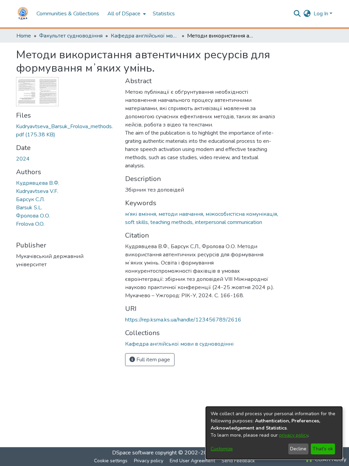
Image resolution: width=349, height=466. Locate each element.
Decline (298, 449)
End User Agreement (192, 460)
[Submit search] (297, 14)
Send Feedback (238, 460)
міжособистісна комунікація (241, 214)
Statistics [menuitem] (164, 13)
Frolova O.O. (30, 224)
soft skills (136, 222)
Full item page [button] (152, 359)
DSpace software (133, 452)
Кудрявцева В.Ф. (37, 183)
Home (23, 36)
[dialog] (274, 433)
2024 (23, 159)
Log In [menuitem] (321, 13)
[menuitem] (126, 13)
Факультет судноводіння (71, 36)
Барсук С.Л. (30, 199)
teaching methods (171, 222)
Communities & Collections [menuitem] (67, 13)
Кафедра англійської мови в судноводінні (145, 36)
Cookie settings (110, 460)
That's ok (323, 449)
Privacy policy (148, 460)
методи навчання (180, 214)
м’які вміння (140, 214)
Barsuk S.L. (29, 207)
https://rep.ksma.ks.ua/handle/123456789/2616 (183, 320)
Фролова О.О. (33, 216)
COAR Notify (330, 459)
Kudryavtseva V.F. (37, 191)
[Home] (23, 13)
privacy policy (293, 435)
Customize (222, 449)
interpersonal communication (228, 222)
